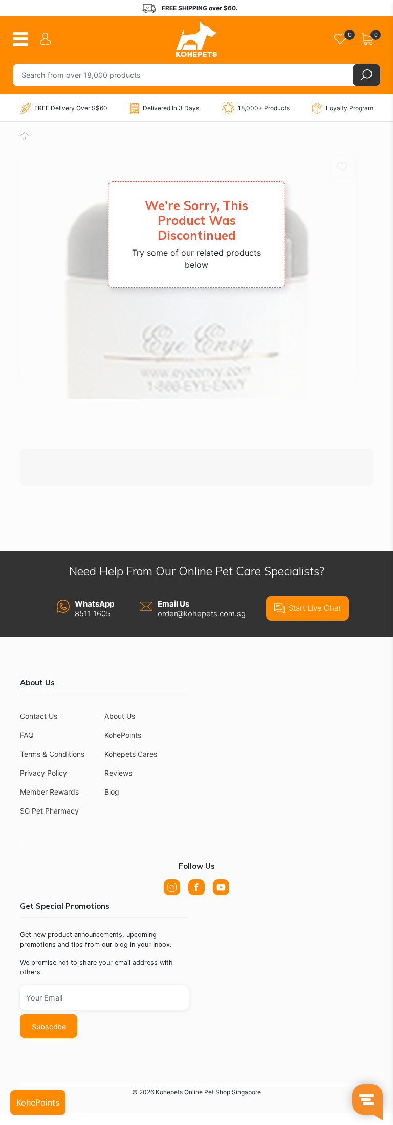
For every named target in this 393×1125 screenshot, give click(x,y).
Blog (111, 791)
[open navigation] (24, 39)
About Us (119, 716)
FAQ (27, 735)
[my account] (47, 39)
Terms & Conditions (52, 753)
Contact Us (38, 716)
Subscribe (49, 1026)
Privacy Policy (43, 772)
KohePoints (122, 735)
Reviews (118, 772)
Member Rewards (49, 791)
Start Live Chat (315, 608)
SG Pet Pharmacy (49, 810)
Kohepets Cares (130, 753)
